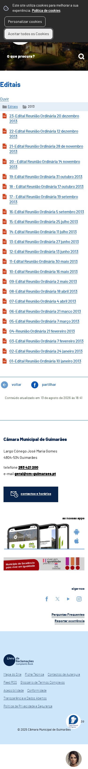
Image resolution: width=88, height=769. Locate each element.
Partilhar (49, 385)
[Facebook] (46, 598)
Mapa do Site (12, 674)
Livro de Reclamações (19, 660)
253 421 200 (28, 467)
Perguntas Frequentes (68, 614)
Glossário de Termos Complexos (42, 682)
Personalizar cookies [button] (25, 22)
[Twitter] (57, 598)
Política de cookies (46, 10)
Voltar (16, 385)
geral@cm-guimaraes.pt (35, 474)
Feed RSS (10, 682)
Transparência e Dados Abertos (25, 698)
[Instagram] (79, 598)
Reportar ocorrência (69, 621)
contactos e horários (36, 494)
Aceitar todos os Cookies (28, 34)
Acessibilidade (14, 690)
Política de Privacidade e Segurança (28, 706)
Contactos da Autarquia (64, 674)
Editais (13, 106)
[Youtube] (68, 598)
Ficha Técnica (34, 674)
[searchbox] (44, 56)
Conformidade (36, 690)
